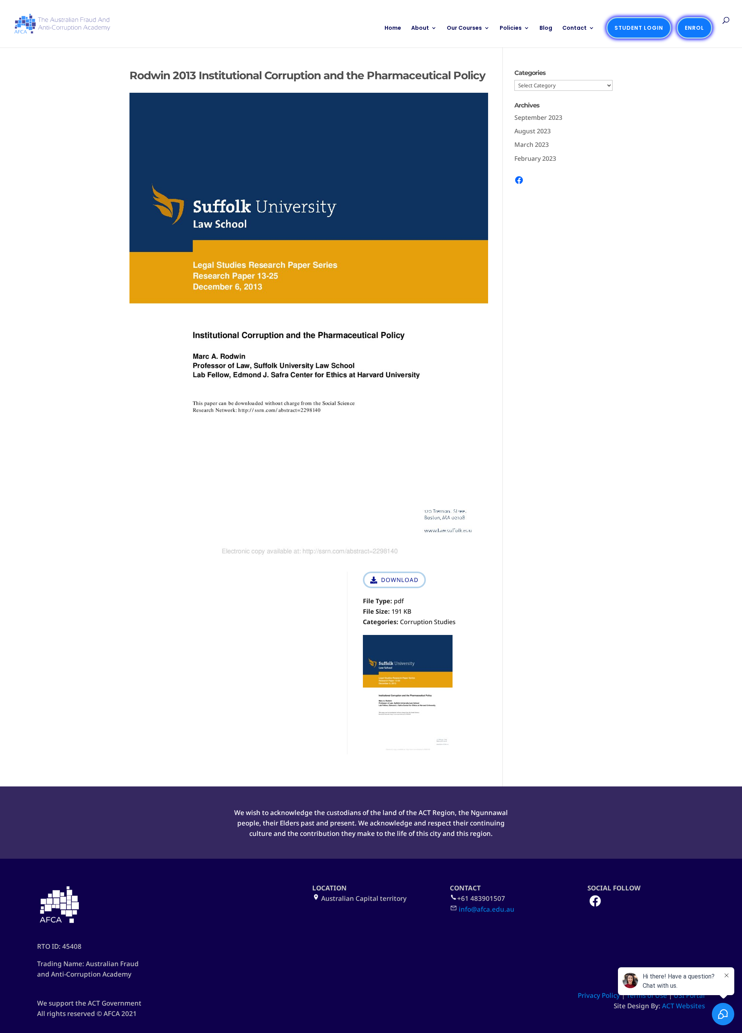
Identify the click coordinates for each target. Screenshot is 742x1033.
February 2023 (535, 158)
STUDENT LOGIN (638, 28)
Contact (574, 28)
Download (400, 580)
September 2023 (538, 117)
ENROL (694, 28)
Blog (545, 28)
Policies (511, 28)
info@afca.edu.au (486, 909)
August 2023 (532, 131)
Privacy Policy (599, 995)
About (420, 28)
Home (393, 28)
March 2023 (531, 144)
